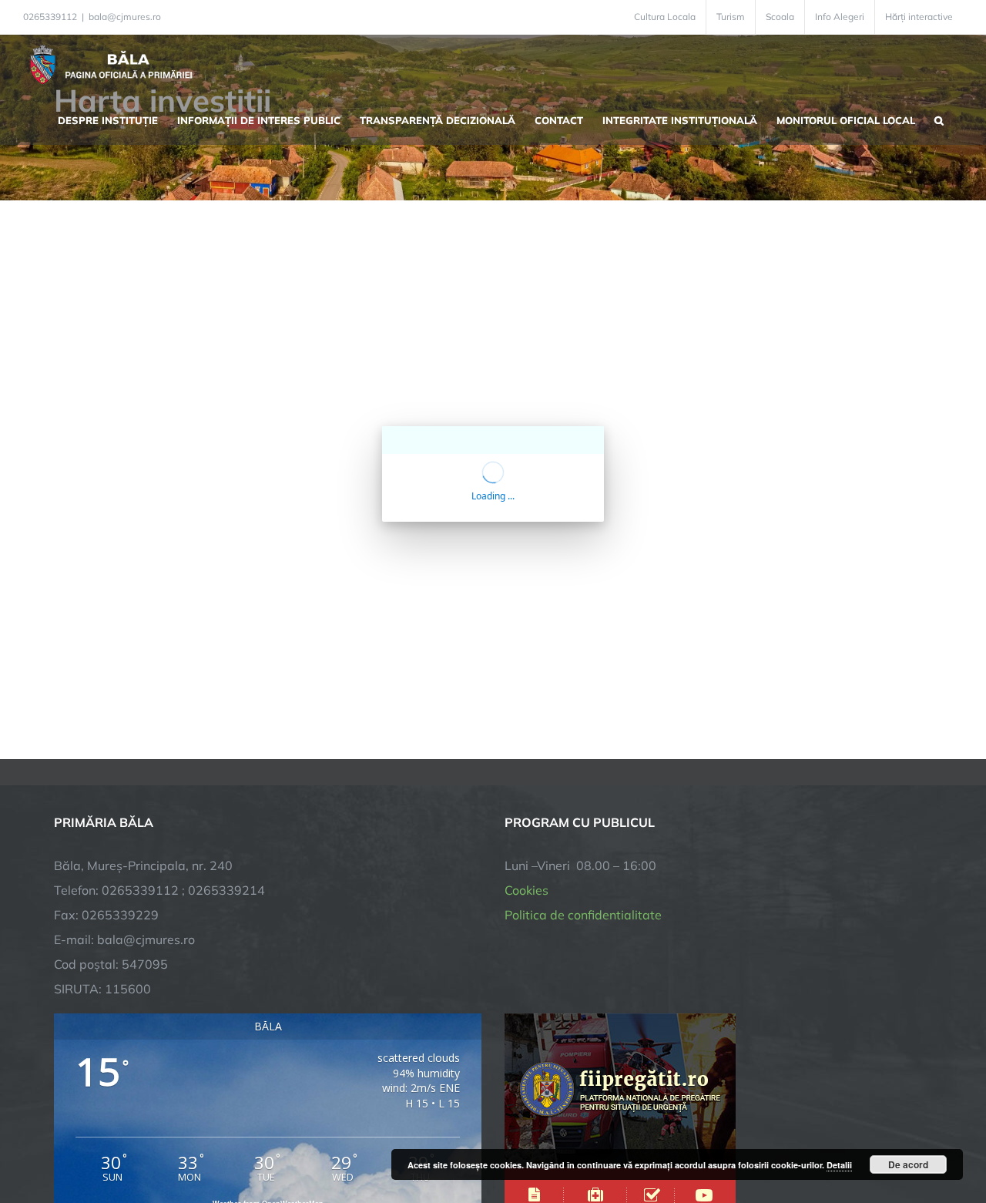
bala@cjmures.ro (125, 16)
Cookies (526, 890)
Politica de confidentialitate (583, 914)
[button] (939, 119)
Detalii (839, 1165)
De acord (908, 1164)
